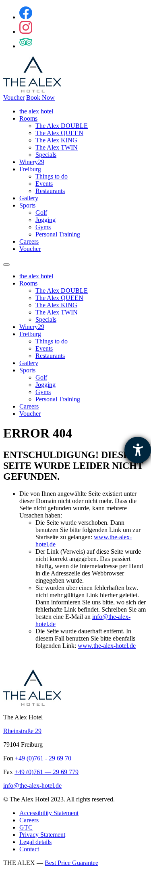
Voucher (14, 97)
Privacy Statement (42, 834)
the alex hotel (36, 111)
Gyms (43, 227)
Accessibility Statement (49, 812)
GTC (26, 827)
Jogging (45, 219)
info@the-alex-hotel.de (32, 785)
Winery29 (31, 161)
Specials (45, 154)
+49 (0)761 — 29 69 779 (46, 771)
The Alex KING (56, 140)
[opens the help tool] (137, 450)
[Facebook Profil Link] (25, 17)
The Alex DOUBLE (61, 125)
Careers (29, 241)
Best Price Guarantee (71, 862)
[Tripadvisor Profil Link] (25, 46)
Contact (29, 849)
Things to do (51, 176)
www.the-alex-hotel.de (107, 645)
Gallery (28, 198)
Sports (27, 205)
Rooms (28, 118)
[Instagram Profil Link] (25, 31)
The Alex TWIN (56, 147)
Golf (41, 212)
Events (44, 183)
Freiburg (30, 169)
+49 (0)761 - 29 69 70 (43, 758)
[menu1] (6, 264)
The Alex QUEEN (59, 132)
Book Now (40, 97)
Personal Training (57, 234)
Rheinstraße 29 (22, 730)
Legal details (35, 841)
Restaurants (50, 190)
